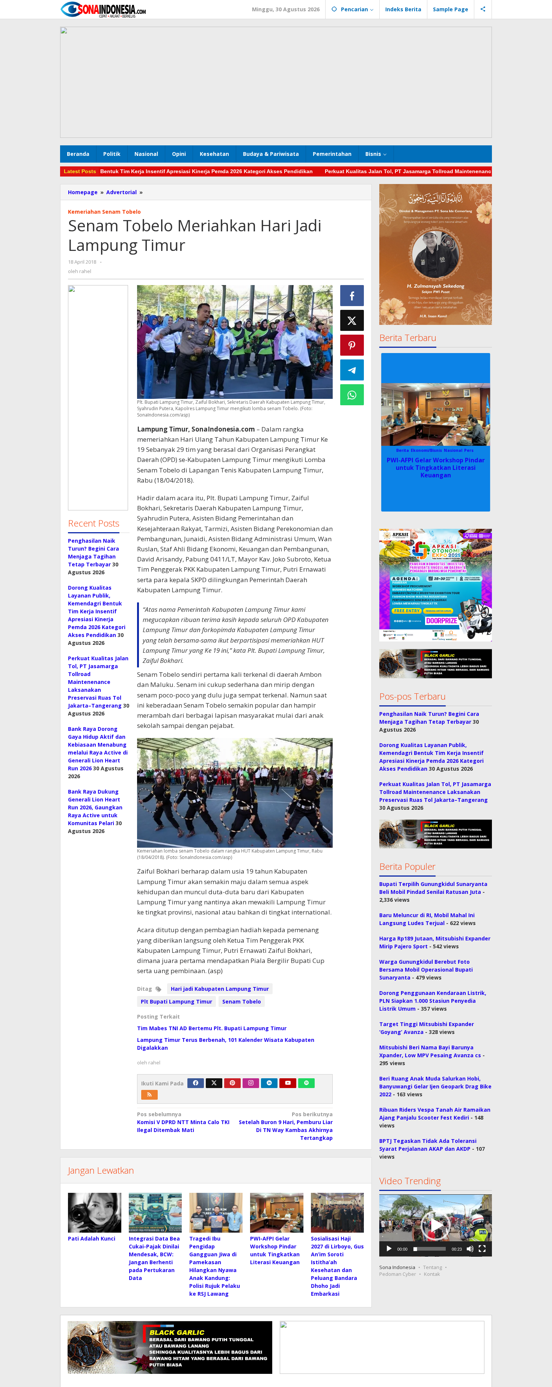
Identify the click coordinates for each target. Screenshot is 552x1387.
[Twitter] (214, 1083)
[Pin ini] (352, 345)
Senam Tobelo (241, 1001)
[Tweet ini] (352, 320)
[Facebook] (195, 1083)
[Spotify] (306, 1083)
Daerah (405, 450)
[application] (435, 1226)
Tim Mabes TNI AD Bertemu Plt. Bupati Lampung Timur (212, 1028)
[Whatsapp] (352, 394)
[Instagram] (251, 1083)
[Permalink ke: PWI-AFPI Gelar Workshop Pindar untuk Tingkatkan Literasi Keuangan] (276, 1213)
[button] (98, 397)
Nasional (477, 450)
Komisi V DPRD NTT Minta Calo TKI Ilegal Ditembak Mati (183, 1122)
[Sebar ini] (352, 295)
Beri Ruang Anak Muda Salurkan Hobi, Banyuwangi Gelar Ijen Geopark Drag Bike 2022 (435, 1086)
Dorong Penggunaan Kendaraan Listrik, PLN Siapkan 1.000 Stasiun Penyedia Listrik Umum (432, 1001)
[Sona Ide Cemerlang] (103, 9)
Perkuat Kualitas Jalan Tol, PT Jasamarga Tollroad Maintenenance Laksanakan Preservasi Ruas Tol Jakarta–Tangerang (98, 682)
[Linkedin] (269, 1083)
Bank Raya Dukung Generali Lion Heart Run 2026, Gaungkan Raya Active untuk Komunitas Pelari (95, 807)
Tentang (432, 1267)
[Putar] (389, 1249)
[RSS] (149, 1095)
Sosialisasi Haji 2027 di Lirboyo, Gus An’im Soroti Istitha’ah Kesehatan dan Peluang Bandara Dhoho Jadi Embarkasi (436, 471)
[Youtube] (288, 1083)
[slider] (429, 1249)
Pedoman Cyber (397, 1274)
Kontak (432, 1274)
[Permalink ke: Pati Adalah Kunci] (94, 1213)
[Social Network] (483, 9)
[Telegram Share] (352, 369)
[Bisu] (470, 1249)
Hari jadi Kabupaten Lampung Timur (220, 988)
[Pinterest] (232, 1083)
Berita (389, 450)
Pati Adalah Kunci (91, 1238)
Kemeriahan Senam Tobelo (104, 211)
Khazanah (455, 450)
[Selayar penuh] (482, 1249)
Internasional (429, 450)
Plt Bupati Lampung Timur (176, 1001)
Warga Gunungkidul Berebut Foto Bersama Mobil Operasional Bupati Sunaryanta (426, 969)
